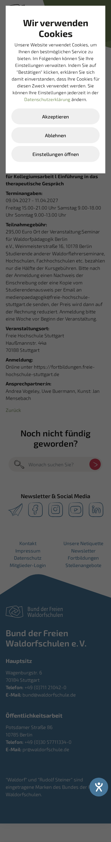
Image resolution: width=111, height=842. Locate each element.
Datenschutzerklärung (47, 99)
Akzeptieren (55, 116)
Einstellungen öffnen (55, 154)
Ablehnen (55, 135)
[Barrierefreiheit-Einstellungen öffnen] (98, 787)
